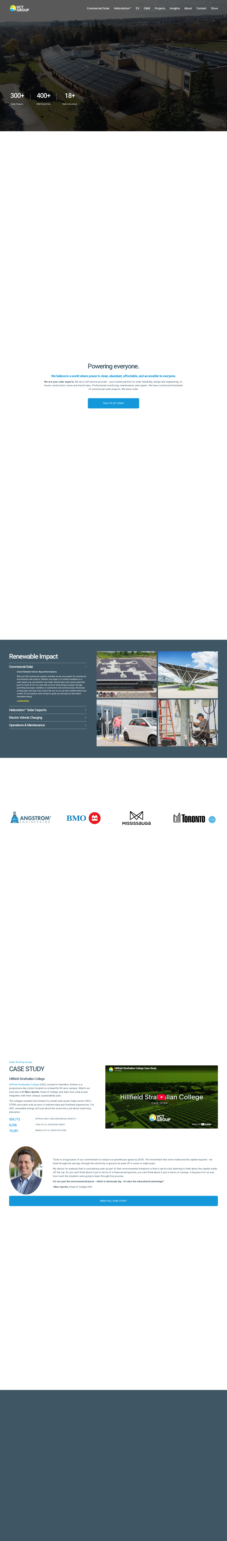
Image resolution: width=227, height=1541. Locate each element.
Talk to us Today (113, 403)
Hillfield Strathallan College (24, 1084)
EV (137, 8)
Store (214, 8)
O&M (147, 8)
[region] (113, 820)
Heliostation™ (122, 8)
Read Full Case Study (113, 1201)
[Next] (212, 819)
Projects (160, 8)
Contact (201, 8)
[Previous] (14, 819)
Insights (175, 8)
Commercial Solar (98, 8)
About (188, 8)
